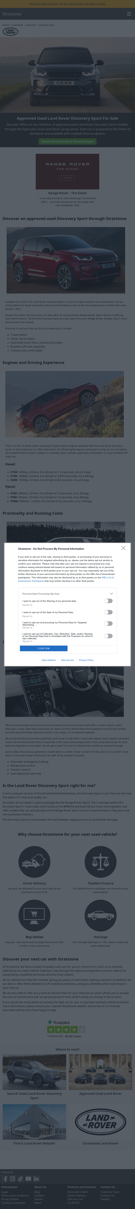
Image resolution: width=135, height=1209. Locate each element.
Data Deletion (49, 660)
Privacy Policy (86, 660)
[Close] (124, 549)
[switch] (108, 601)
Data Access (67, 660)
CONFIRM (44, 648)
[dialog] (67, 604)
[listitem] (67, 593)
